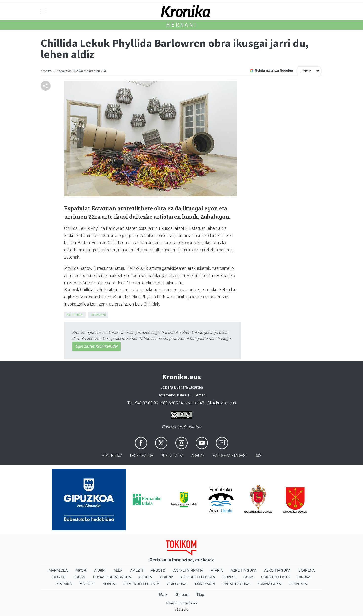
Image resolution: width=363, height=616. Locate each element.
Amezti (136, 570)
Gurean (181, 595)
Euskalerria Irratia (112, 577)
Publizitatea (172, 456)
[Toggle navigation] (44, 11)
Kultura (74, 315)
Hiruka (304, 577)
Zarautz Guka (236, 584)
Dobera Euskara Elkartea (181, 387)
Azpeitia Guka (243, 570)
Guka (248, 577)
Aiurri (100, 570)
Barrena (306, 570)
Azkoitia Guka (277, 570)
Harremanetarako (230, 456)
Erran (79, 577)
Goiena (166, 577)
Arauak (198, 456)
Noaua (109, 584)
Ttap (200, 595)
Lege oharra (141, 456)
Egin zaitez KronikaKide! (96, 346)
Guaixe (229, 577)
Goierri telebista (198, 577)
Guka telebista (275, 577)
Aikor (81, 570)
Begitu (59, 577)
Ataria (217, 570)
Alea (118, 570)
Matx (163, 595)
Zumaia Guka (269, 584)
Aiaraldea (58, 570)
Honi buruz (112, 456)
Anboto (158, 570)
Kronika (64, 584)
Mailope (87, 584)
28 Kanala (298, 584)
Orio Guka (176, 584)
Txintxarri (204, 584)
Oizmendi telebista (141, 584)
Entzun (306, 71)
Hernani (181, 24)
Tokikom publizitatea (181, 603)
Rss (258, 456)
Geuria (145, 577)
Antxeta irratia (188, 570)
